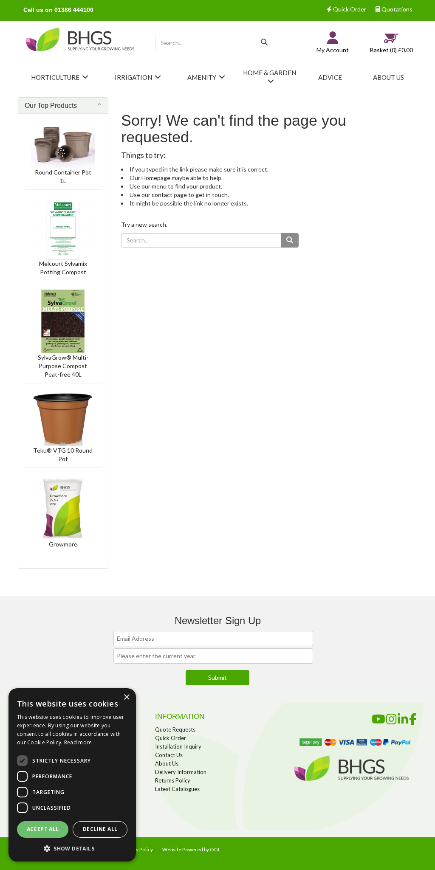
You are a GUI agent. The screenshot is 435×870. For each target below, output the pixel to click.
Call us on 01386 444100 (58, 9)
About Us (166, 763)
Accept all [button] (43, 829)
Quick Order (349, 9)
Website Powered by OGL (191, 849)
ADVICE (330, 77)
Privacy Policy (137, 849)
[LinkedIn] (403, 717)
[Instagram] (391, 717)
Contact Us (169, 755)
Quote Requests (175, 729)
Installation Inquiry (178, 746)
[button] (72, 848)
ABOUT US (388, 77)
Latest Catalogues (177, 789)
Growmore (63, 544)
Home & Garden (269, 72)
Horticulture (55, 77)
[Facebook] (413, 717)
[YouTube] (378, 717)
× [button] (126, 697)
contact (162, 194)
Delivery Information (180, 772)
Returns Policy (172, 780)
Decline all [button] (100, 829)
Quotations (396, 9)
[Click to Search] (264, 42)
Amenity (201, 77)
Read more (78, 742)
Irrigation (133, 77)
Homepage (155, 177)
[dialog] (72, 775)
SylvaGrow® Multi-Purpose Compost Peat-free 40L (63, 366)
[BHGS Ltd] (80, 40)
